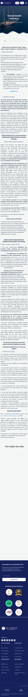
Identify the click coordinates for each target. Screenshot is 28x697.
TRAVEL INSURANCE (5, 669)
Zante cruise (6, 523)
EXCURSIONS (4, 672)
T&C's (20, 685)
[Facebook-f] (2, 640)
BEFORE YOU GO (4, 664)
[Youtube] (10, 640)
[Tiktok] (12, 640)
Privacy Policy (24, 685)
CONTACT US (14, 91)
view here (21, 257)
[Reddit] (14, 640)
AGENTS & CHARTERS (19, 664)
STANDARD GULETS (19, 647)
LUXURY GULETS (18, 656)
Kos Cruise (6, 468)
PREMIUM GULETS (18, 653)
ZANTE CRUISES (4, 656)
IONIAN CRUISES (4, 647)
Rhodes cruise (7, 549)
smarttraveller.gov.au (12, 415)
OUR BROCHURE (18, 666)
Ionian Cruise (6, 496)
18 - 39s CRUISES (4, 653)
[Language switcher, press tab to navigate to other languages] (22, 3)
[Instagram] (5, 640)
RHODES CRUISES (4, 650)
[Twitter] (7, 640)
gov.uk (2, 415)
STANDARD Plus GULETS (20, 650)
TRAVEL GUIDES (4, 666)
